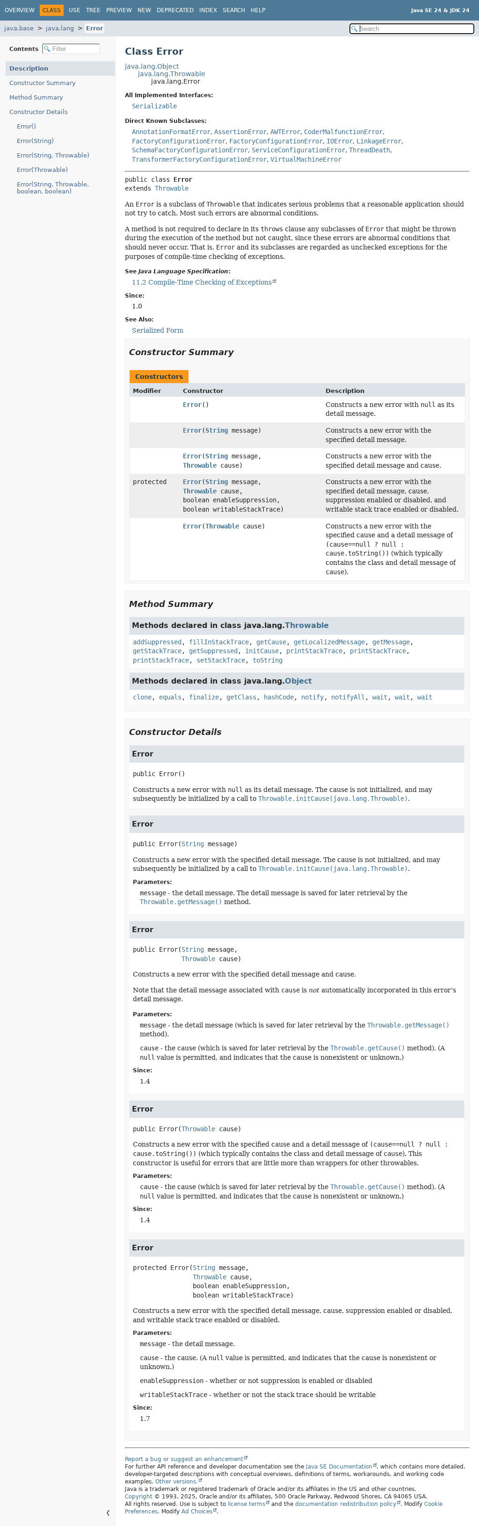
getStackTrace (157, 651)
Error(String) (35, 140)
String (216, 430)
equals (170, 697)
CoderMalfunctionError (343, 131)
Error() (26, 126)
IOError (340, 141)
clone (142, 697)
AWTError (285, 131)
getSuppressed (213, 651)
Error (94, 28)
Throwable (172, 188)
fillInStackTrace (219, 642)
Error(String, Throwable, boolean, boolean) (53, 188)
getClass (241, 697)
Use (74, 10)
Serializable (154, 106)
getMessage (391, 642)
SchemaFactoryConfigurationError (190, 150)
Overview (20, 10)
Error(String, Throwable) (53, 155)
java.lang (60, 28)
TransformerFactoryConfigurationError (199, 159)
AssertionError (240, 131)
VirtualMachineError (305, 159)
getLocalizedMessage (329, 642)
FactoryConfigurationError (178, 141)
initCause (262, 651)
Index (208, 10)
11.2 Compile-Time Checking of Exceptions (202, 282)
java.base (19, 28)
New (144, 10)
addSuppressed (157, 642)
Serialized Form (157, 330)
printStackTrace (314, 651)
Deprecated (175, 10)
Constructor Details (38, 111)
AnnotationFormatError (171, 131)
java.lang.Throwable (171, 74)
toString (268, 660)
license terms (246, 1504)
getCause (271, 642)
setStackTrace (220, 660)
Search (234, 10)
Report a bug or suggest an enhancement (184, 1459)
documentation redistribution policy (345, 1504)
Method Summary (36, 97)
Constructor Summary (42, 82)
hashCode (279, 697)
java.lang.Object (152, 66)
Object (298, 681)
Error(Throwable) (42, 169)
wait (379, 697)
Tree (93, 10)
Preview (119, 10)
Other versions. (176, 1481)
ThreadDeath (369, 150)
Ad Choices (196, 1511)
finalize (204, 697)
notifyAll (348, 697)
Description (28, 68)
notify (312, 697)
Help (258, 10)
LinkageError (378, 141)
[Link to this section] (240, 352)
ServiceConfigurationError (298, 150)
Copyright (138, 1496)
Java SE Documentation (339, 1466)
